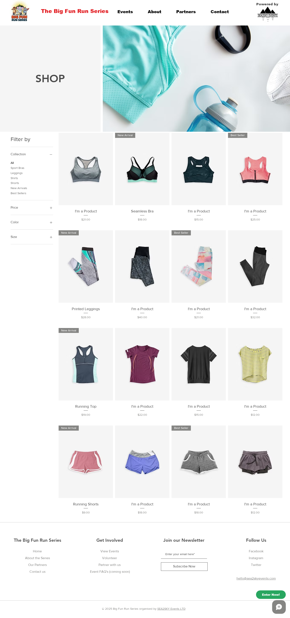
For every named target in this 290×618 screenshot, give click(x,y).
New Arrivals (19, 188)
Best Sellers (18, 193)
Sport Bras (17, 168)
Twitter (256, 565)
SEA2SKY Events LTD (171, 608)
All (12, 162)
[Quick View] (86, 169)
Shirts (14, 178)
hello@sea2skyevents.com (256, 578)
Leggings (17, 173)
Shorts (15, 183)
